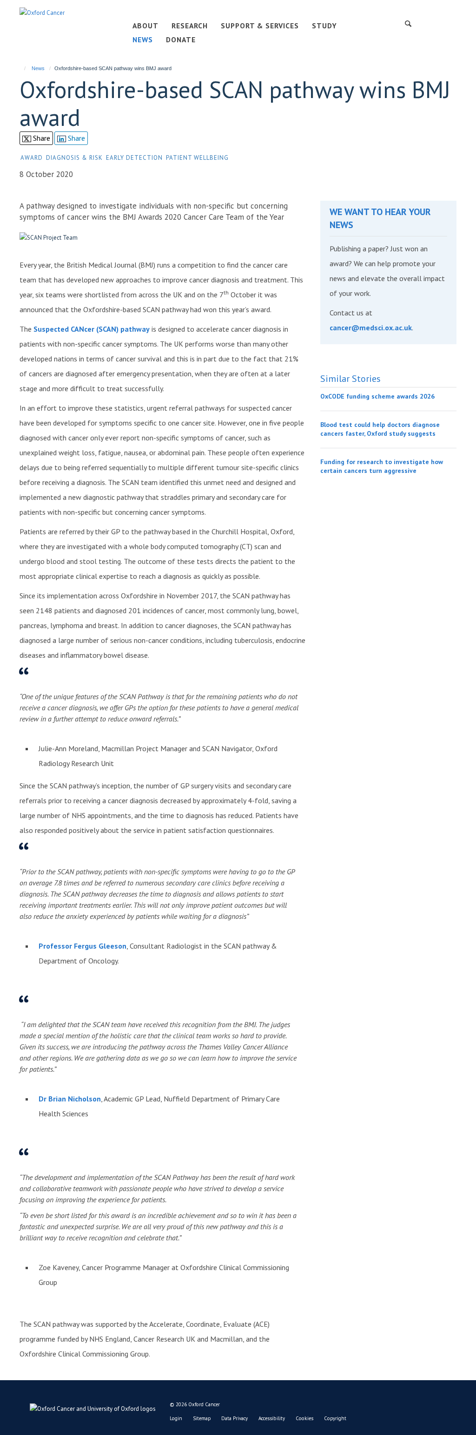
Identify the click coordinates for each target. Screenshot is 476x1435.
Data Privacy (234, 1418)
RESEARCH (190, 25)
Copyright (335, 1418)
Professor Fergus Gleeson (82, 945)
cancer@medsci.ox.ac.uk (371, 327)
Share (40, 138)
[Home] (21, 68)
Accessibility (271, 1418)
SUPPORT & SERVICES (260, 25)
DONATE (181, 39)
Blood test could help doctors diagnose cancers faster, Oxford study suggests (380, 429)
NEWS (142, 39)
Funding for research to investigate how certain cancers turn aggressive (381, 466)
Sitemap (202, 1418)
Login (176, 1418)
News (38, 68)
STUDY (324, 25)
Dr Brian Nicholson (70, 1098)
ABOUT (145, 25)
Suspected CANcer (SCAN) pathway (91, 329)
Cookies (304, 1418)
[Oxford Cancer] (42, 12)
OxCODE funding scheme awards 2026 (377, 396)
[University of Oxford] (88, 1407)
